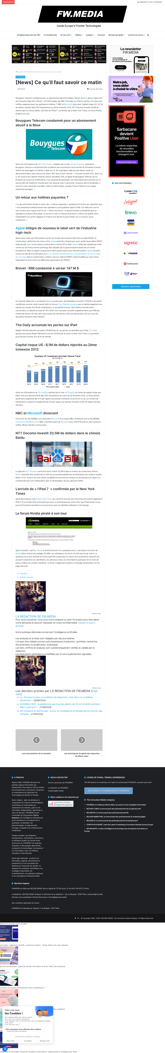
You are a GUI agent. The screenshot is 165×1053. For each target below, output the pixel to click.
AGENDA (89, 35)
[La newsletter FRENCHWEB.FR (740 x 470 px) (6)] (130, 73)
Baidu (18, 474)
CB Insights (43, 392)
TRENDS (78, 35)
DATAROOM (28, 72)
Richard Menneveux (40, 897)
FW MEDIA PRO (51, 35)
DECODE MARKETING (94, 817)
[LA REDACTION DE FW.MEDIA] (31, 611)
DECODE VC (91, 821)
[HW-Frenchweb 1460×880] (130, 102)
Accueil (20, 72)
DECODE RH (91, 813)
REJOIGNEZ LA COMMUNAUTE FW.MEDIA (108, 790)
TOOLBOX (101, 35)
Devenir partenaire (131, 286)
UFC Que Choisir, (45, 164)
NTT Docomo (31, 471)
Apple (84, 98)
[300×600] (126, 177)
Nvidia (18, 553)
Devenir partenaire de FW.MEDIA (60, 783)
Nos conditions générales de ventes (25, 903)
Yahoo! (39, 550)
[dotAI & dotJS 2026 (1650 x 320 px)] (59, 54)
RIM (47, 301)
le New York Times (44, 499)
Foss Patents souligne (67, 304)
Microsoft (68, 104)
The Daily (93, 330)
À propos (24, 573)
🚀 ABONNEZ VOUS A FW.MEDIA (149, 2)
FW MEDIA (90, 805)
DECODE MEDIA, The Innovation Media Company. (119, 918)
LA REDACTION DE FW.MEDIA (36, 616)
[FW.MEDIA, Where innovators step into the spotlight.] (82, 17)
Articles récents (26, 577)
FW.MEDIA (26, 782)
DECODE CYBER (92, 809)
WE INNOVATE (91, 829)
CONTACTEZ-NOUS (135, 35)
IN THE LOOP (65, 35)
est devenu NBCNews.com (27, 422)
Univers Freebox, (77, 164)
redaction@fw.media (55, 791)
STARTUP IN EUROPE (94, 825)
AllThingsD (69, 392)
